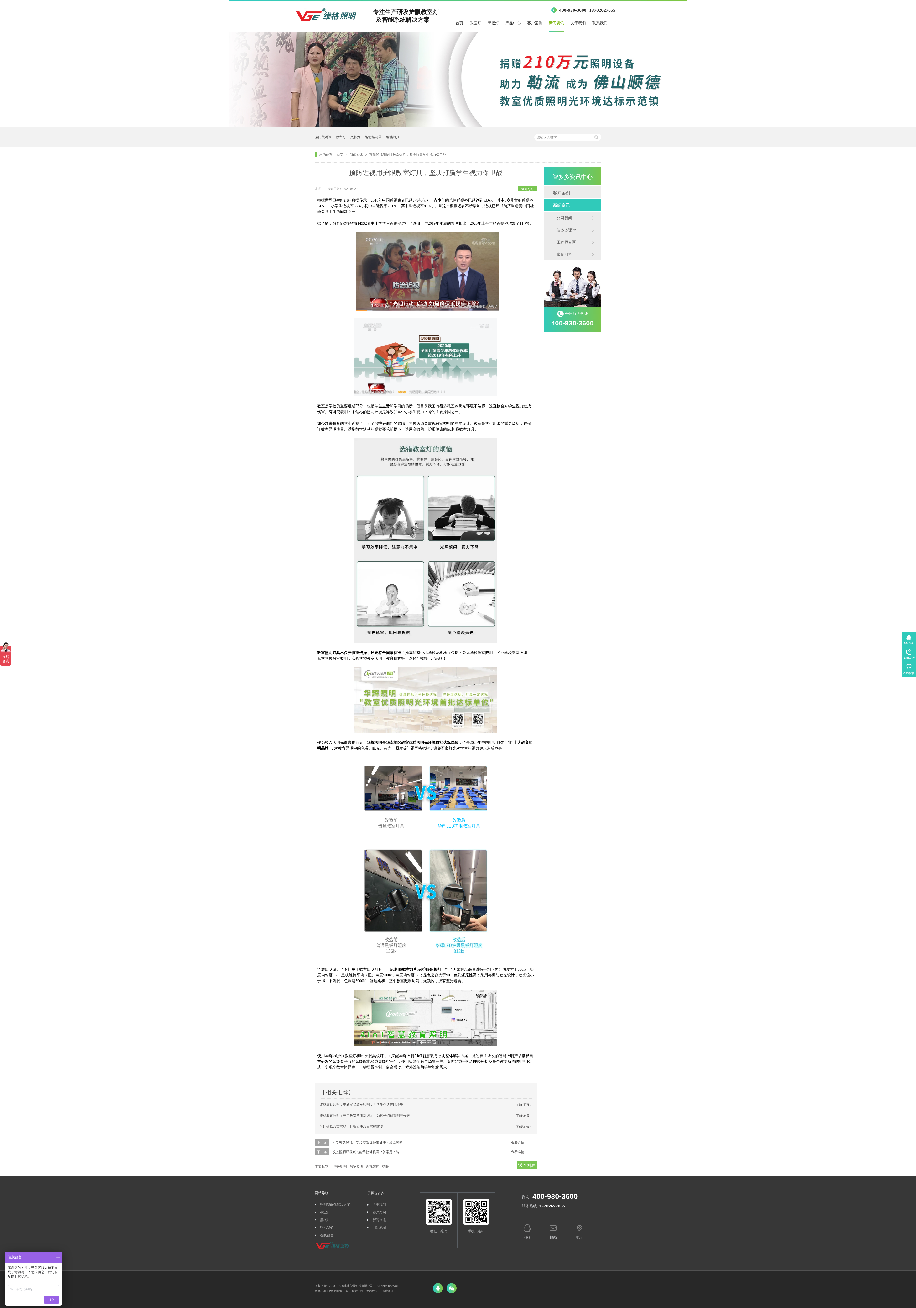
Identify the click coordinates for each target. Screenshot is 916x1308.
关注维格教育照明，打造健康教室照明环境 (351, 1126)
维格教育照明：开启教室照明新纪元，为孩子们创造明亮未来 (365, 1115)
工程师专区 (566, 242)
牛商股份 (372, 1291)
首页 (459, 23)
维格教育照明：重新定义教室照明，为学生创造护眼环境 (361, 1104)
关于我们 (578, 23)
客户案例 (534, 23)
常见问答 (564, 254)
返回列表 (527, 189)
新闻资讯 (556, 23)
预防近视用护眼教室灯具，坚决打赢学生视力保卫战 (407, 154)
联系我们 (600, 23)
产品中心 (513, 23)
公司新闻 (564, 217)
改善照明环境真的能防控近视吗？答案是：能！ (368, 1151)
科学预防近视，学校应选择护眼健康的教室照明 (368, 1142)
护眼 (385, 1166)
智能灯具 (393, 136)
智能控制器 (373, 136)
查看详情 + (519, 1142)
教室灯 (475, 23)
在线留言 (326, 1235)
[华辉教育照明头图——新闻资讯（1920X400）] (458, 125)
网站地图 (379, 1227)
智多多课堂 (566, 230)
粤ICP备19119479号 (335, 1291)
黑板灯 (493, 23)
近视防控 (372, 1166)
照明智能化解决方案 (335, 1205)
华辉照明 (340, 1166)
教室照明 (356, 1166)
